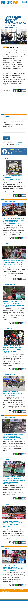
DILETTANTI (8, 329)
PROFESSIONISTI (10, 201)
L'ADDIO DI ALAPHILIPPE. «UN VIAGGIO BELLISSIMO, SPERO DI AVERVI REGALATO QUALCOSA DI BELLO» (13, 220)
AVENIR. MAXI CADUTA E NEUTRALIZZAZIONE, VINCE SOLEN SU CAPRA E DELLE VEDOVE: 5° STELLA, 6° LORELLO (12, 349)
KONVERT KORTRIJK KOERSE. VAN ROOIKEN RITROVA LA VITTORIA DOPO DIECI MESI (13, 262)
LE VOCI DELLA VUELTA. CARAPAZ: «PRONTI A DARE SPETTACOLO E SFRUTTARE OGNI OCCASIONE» (13, 568)
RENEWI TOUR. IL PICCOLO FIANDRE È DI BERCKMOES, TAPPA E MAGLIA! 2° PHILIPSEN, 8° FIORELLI (14, 304)
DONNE (7, 244)
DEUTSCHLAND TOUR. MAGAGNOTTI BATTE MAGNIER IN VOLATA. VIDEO (13, 393)
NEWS (5, 47)
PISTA (6, 159)
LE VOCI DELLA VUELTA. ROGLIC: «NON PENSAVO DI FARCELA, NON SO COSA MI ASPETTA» (12, 523)
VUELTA (7, 504)
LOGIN (6, 138)
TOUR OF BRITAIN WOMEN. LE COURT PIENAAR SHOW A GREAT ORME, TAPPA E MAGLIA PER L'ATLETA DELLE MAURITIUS (14, 480)
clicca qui (19, 142)
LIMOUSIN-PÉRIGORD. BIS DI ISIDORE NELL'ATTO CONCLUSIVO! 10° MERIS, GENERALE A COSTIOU (13, 437)
